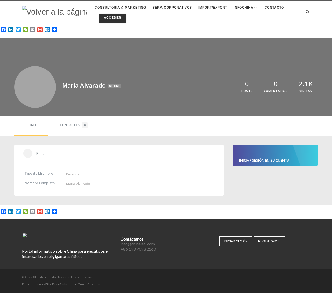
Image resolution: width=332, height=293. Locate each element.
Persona (73, 174)
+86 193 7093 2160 (138, 249)
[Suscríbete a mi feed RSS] (308, 277)
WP (46, 284)
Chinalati (39, 276)
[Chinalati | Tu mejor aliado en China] (54, 11)
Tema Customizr (90, 284)
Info (34, 125)
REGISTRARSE (269, 241)
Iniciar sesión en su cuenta (264, 160)
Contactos (73, 125)
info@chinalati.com (138, 243)
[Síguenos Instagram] (301, 277)
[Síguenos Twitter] (294, 277)
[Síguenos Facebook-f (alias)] (286, 277)
